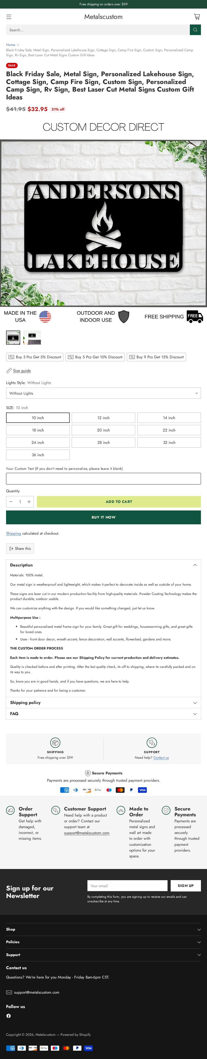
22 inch (169, 430)
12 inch (103, 418)
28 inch (103, 442)
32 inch (169, 442)
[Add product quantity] (29, 501)
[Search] (195, 29)
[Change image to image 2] (32, 338)
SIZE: (17, 408)
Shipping (13, 533)
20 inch (103, 430)
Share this (23, 548)
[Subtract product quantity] (10, 501)
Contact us (161, 757)
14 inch (169, 418)
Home (10, 44)
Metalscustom (46, 1034)
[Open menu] (9, 16)
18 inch (38, 430)
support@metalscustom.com (86, 833)
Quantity (13, 491)
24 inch (38, 442)
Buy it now (104, 517)
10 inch (38, 418)
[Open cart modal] (197, 16)
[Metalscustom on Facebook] (9, 1016)
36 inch (38, 455)
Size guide (22, 370)
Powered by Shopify (76, 1034)
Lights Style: (28, 383)
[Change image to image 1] (13, 338)
